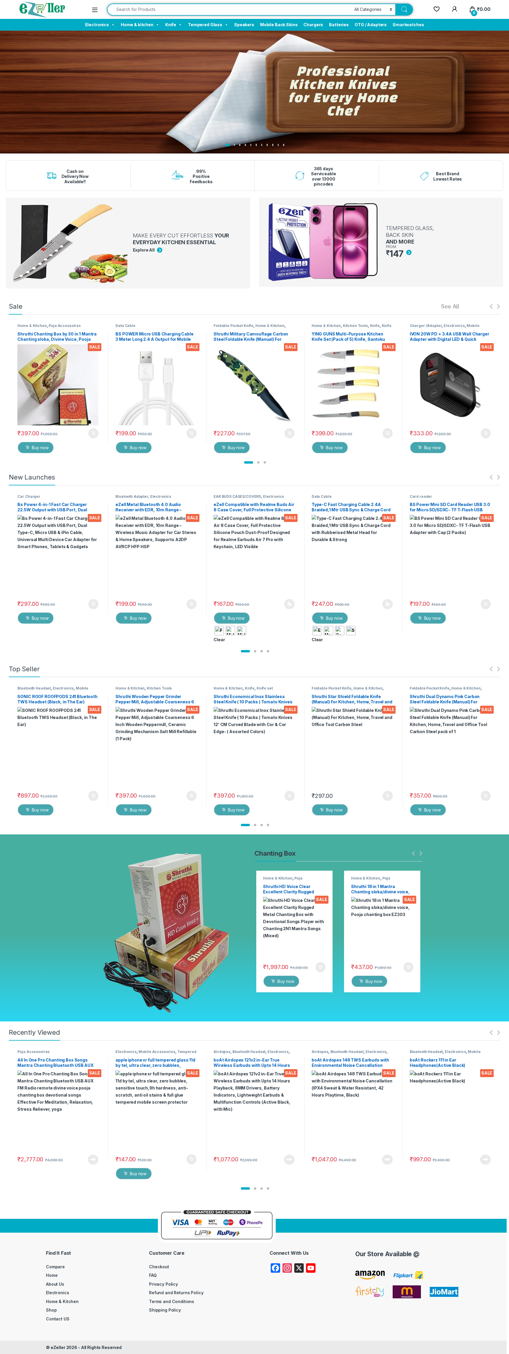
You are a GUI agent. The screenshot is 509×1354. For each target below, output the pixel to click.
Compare (55, 1266)
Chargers (313, 24)
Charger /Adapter (426, 325)
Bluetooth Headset (34, 688)
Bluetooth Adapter (131, 496)
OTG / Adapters (371, 24)
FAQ (153, 1275)
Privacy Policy (163, 1284)
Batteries (339, 24)
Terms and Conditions (171, 1301)
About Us (55, 1284)
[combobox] (229, 10)
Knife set (265, 688)
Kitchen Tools (355, 325)
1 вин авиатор (87, 154)
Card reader (421, 496)
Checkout (159, 1266)
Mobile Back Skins (279, 24)
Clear (219, 639)
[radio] (219, 630)
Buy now (40, 447)
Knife (170, 24)
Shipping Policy (165, 1309)
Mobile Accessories (156, 1051)
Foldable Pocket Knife (233, 325)
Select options (287, 604)
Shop (51, 1309)
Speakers (244, 24)
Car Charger (28, 496)
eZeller (58, 1347)
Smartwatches (408, 24)
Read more (93, 1160)
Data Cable (125, 325)
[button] (248, 462)
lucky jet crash (88, 155)
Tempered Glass (205, 24)
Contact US (58, 1318)
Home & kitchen (137, 24)
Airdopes (222, 1051)
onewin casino (87, 157)
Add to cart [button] (93, 433)
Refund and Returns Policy (176, 1292)
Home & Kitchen (32, 325)
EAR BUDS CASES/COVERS (237, 496)
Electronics (97, 24)
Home (51, 1275)
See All (450, 306)
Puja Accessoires (65, 325)
